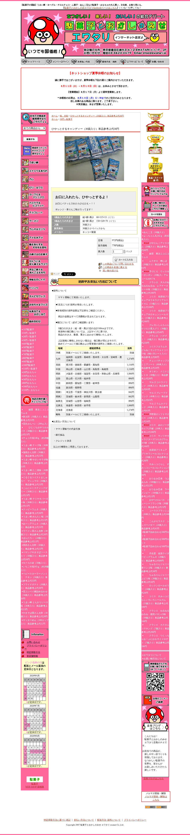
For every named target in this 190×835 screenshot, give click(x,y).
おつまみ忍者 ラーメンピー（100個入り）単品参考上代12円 (155, 493)
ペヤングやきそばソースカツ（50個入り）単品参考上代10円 (34, 556)
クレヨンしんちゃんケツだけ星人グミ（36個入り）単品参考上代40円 (155, 328)
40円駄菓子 (28, 344)
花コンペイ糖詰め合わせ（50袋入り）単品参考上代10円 (34, 595)
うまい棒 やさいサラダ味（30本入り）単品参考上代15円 (34, 463)
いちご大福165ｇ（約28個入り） (35, 568)
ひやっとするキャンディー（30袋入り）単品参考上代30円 (97, 116)
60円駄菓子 (28, 351)
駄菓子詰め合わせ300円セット (155, 541)
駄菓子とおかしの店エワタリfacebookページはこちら (90, 8)
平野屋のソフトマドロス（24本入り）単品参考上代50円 (155, 418)
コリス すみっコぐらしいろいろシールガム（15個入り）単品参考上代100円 (155, 601)
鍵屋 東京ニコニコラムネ (35, 411)
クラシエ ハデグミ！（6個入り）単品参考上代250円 (155, 339)
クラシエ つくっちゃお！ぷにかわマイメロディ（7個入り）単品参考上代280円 (155, 641)
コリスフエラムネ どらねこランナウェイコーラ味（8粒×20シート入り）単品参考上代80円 (154, 352)
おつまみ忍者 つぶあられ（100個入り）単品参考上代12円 (155, 482)
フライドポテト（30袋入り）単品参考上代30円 (34, 586)
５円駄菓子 (28, 329)
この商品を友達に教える (115, 267)
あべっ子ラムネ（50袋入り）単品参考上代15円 (34, 525)
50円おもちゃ (29, 379)
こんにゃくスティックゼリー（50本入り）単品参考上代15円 (34, 491)
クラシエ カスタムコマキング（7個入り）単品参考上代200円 (155, 628)
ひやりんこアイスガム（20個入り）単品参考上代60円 (155, 246)
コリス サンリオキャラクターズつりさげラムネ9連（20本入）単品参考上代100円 (155, 441)
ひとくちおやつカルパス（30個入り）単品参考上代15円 (35, 431)
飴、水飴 (64, 116)
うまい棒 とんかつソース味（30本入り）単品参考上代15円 (34, 606)
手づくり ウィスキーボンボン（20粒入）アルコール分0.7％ (155, 275)
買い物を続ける (110, 270)
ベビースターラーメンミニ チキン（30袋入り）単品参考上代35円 (34, 577)
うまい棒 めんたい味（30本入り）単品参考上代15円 (34, 518)
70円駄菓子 (28, 354)
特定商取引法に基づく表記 (57, 820)
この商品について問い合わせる (118, 264)
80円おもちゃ (29, 383)
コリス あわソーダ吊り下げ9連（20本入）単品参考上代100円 (155, 428)
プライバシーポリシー (135, 820)
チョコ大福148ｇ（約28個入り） (35, 440)
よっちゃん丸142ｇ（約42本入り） (155, 238)
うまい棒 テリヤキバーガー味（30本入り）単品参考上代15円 (34, 502)
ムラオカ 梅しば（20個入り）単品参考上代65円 (154, 264)
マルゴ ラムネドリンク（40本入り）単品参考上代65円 (154, 407)
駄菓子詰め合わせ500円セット (155, 548)
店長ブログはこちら (154, 778)
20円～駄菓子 (29, 336)
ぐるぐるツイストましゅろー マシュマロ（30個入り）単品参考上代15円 (34, 481)
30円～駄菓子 (29, 340)
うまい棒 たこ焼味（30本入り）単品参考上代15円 (34, 472)
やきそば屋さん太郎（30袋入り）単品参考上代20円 (34, 615)
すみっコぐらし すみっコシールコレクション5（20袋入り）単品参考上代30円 (155, 469)
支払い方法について (84, 820)
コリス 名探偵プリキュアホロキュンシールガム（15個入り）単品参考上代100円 (155, 316)
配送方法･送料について (109, 820)
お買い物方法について (155, 658)
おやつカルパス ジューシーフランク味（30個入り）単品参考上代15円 (155, 503)
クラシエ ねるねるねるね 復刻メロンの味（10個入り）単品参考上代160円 (155, 616)
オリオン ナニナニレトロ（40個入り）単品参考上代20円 (155, 375)
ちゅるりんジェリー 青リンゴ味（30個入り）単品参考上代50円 (155, 568)
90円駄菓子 (28, 361)
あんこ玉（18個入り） (155, 232)
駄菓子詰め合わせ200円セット (155, 534)
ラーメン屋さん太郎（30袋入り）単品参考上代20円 (34, 533)
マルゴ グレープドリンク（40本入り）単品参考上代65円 (154, 396)
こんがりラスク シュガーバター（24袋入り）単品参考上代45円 (155, 525)
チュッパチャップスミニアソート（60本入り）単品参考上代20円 (155, 364)
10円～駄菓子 (29, 333)
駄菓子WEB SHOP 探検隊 (34, 785)
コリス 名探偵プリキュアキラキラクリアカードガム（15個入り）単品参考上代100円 (155, 302)
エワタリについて (152, 655)
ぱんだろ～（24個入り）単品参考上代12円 (34, 540)
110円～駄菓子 (30, 368)
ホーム (55, 116)
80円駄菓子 (28, 358)
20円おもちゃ (29, 372)
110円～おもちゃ (31, 390)
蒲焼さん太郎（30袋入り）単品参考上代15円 (33, 454)
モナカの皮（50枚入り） (35, 563)
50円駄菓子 (28, 347)
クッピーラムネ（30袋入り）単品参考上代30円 (34, 511)
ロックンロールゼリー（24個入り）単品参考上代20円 (155, 589)
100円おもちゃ (30, 386)
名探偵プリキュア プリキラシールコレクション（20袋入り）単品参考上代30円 (155, 455)
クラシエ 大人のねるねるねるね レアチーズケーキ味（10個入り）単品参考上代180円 (155, 287)
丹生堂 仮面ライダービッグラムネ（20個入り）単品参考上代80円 (155, 557)
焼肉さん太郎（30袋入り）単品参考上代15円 (33, 547)
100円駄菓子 (29, 365)
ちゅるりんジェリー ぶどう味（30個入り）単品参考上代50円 (155, 578)
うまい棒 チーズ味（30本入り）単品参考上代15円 (34, 447)
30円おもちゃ (29, 376)
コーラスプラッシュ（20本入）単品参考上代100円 (155, 514)
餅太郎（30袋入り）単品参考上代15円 (34, 418)
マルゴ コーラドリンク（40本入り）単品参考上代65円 (154, 386)
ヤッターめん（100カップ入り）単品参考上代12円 (35, 622)
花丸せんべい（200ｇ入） (36, 423)
